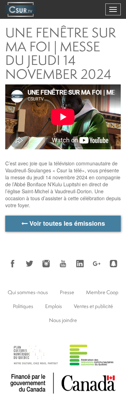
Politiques (23, 306)
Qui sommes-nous (28, 292)
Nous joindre (63, 320)
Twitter (29, 263)
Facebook (12, 263)
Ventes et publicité (93, 306)
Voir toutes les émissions (66, 223)
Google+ (96, 263)
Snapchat (113, 263)
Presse (67, 292)
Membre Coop (102, 292)
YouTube (63, 263)
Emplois (53, 306)
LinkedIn (80, 263)
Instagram (46, 263)
